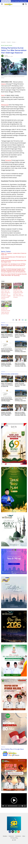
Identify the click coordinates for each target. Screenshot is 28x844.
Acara (2, 95)
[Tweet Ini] (16, 320)
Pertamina (8, 160)
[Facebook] (10, 831)
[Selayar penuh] (25, 806)
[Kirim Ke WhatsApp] (25, 320)
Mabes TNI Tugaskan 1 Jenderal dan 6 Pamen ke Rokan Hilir (13, 254)
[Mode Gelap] (23, 4)
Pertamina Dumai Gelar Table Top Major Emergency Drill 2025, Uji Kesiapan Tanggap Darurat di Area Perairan (5, 294)
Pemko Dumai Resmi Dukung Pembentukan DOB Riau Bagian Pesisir (13, 261)
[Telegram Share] (22, 320)
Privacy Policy (14, 838)
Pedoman (11, 836)
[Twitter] (13, 831)
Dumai (10, 45)
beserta (3, 84)
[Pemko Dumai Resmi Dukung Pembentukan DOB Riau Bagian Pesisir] (7, 344)
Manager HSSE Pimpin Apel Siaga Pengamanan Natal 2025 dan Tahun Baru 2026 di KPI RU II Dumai (18, 293)
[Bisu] (22, 806)
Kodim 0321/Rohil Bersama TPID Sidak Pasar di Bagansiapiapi (13, 257)
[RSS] (18, 831)
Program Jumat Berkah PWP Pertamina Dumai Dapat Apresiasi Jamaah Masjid (5, 310)
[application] (14, 800)
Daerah (6, 45)
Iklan (24, 836)
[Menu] (2, 4)
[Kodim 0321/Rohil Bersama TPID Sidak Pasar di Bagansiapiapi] (21, 329)
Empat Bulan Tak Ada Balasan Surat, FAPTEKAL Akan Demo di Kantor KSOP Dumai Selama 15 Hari (13, 265)
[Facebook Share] (13, 320)
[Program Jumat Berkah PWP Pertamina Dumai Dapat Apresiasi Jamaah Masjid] (6, 304)
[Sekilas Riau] (8, 4)
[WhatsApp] (15, 831)
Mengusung (4, 105)
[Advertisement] (14, 23)
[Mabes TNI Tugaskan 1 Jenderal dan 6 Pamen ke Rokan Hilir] (7, 329)
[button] (14, 800)
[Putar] (3, 806)
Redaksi (6, 55)
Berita (2, 45)
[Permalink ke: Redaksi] (2, 56)
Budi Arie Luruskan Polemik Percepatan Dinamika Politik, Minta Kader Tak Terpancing (14, 274)
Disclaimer (18, 836)
